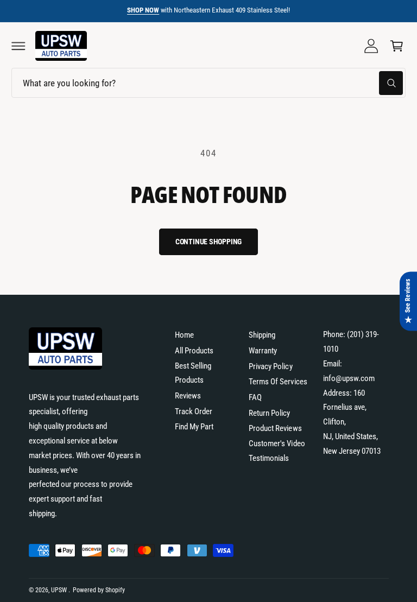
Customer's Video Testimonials (277, 451)
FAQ (255, 397)
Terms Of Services (278, 381)
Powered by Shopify (99, 590)
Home (184, 335)
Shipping (262, 335)
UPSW (59, 590)
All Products (194, 351)
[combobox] (208, 83)
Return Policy (269, 413)
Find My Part (194, 427)
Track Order (193, 411)
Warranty (263, 351)
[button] (18, 46)
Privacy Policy (270, 366)
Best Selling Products (193, 373)
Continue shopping (208, 241)
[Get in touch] (371, 46)
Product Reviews (275, 428)
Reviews (188, 396)
